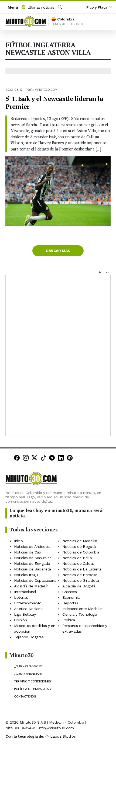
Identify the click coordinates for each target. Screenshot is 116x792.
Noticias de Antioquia (32, 546)
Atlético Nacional (28, 609)
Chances (69, 592)
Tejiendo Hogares (29, 637)
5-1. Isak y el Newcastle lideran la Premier (54, 102)
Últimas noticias (40, 7)
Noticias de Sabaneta (32, 569)
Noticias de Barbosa (79, 575)
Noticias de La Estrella (81, 569)
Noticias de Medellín (79, 541)
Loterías (21, 597)
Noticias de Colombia (80, 552)
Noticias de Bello (77, 558)
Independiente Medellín (82, 609)
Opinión (20, 620)
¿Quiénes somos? (28, 666)
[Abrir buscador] (60, 7)
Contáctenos (25, 696)
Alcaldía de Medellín (31, 586)
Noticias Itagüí (26, 575)
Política (68, 620)
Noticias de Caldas (78, 563)
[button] (10, 7)
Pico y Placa (96, 7)
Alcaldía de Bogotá (78, 586)
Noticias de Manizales (33, 558)
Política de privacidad (32, 689)
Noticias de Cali (27, 552)
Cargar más (58, 250)
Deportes (70, 603)
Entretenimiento (28, 603)
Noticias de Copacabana (35, 580)
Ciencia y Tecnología (79, 614)
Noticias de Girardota (80, 580)
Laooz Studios (63, 736)
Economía (71, 597)
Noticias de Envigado (32, 563)
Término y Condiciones (32, 681)
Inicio (18, 541)
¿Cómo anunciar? (28, 674)
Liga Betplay (25, 614)
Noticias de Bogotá (79, 546)
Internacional (25, 592)
